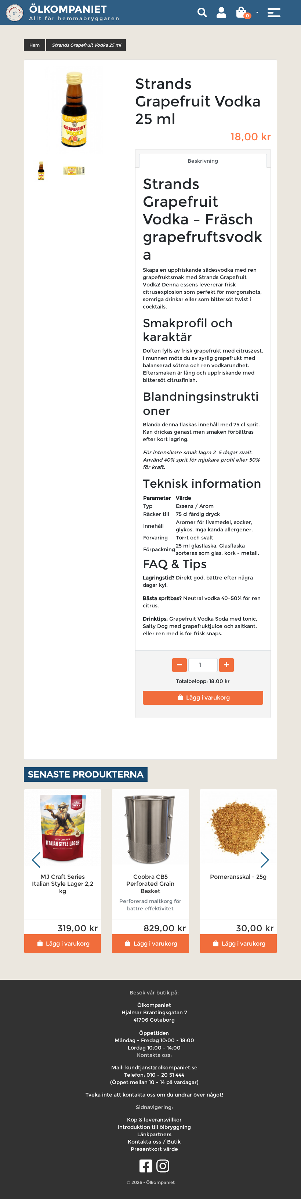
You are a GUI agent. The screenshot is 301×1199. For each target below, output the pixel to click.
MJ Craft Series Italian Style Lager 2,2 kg (62, 883)
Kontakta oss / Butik (154, 1141)
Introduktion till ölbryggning (154, 1127)
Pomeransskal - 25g (238, 876)
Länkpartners (154, 1134)
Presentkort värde (154, 1149)
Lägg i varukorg (208, 697)
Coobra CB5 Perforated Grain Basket (150, 883)
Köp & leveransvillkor (154, 1119)
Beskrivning (203, 161)
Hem (34, 45)
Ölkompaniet (68, 9)
